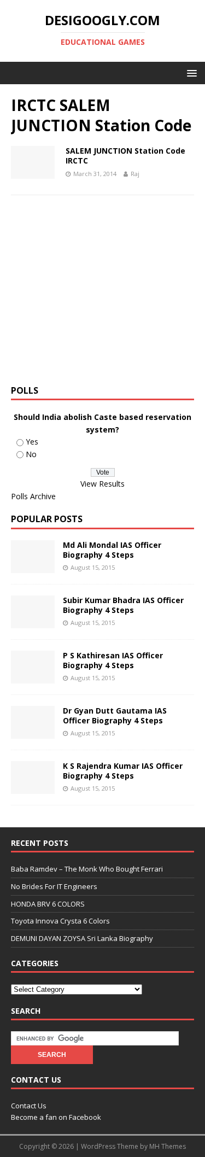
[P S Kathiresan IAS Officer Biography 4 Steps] (33, 676)
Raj (135, 174)
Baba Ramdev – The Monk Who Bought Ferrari (87, 869)
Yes (32, 441)
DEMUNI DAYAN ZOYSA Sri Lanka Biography (82, 938)
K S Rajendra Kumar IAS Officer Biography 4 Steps (123, 771)
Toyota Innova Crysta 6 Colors (60, 921)
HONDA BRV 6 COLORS (48, 904)
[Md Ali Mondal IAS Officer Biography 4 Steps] (33, 566)
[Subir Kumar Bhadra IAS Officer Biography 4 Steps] (33, 621)
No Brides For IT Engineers (54, 886)
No (31, 454)
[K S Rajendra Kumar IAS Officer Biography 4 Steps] (33, 787)
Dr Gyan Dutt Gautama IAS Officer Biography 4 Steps (115, 715)
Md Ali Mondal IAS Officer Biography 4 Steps (112, 550)
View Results (102, 483)
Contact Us (28, 1106)
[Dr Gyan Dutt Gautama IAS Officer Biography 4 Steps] (33, 732)
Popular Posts (47, 519)
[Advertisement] (103, 293)
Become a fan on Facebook (56, 1117)
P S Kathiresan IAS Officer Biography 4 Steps (113, 660)
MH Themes (167, 1146)
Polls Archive (33, 496)
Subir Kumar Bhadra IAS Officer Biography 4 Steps (123, 605)
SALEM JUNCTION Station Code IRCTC (125, 155)
